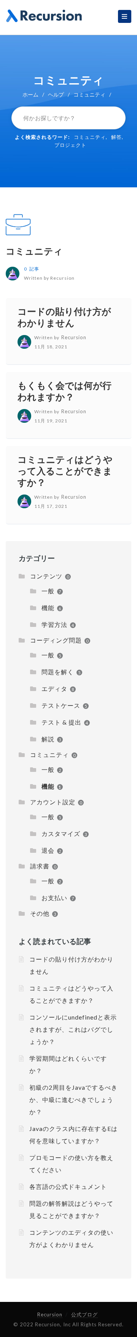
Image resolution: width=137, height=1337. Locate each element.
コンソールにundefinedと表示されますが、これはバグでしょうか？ (73, 1029)
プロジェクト (70, 145)
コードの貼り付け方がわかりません (64, 317)
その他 (39, 913)
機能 (47, 607)
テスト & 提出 (61, 722)
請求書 (39, 866)
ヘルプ (56, 94)
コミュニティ (90, 137)
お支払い (54, 897)
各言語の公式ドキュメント (68, 1186)
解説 (47, 739)
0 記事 (31, 269)
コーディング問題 (56, 640)
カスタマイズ (60, 833)
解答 (116, 137)
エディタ (54, 688)
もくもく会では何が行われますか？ (65, 391)
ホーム (30, 94)
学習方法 (54, 624)
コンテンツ (46, 576)
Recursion (49, 1314)
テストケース (60, 705)
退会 (47, 850)
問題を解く (57, 671)
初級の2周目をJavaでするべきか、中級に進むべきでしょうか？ (73, 1099)
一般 (47, 590)
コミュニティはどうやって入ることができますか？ (65, 471)
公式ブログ (84, 1314)
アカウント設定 (52, 801)
